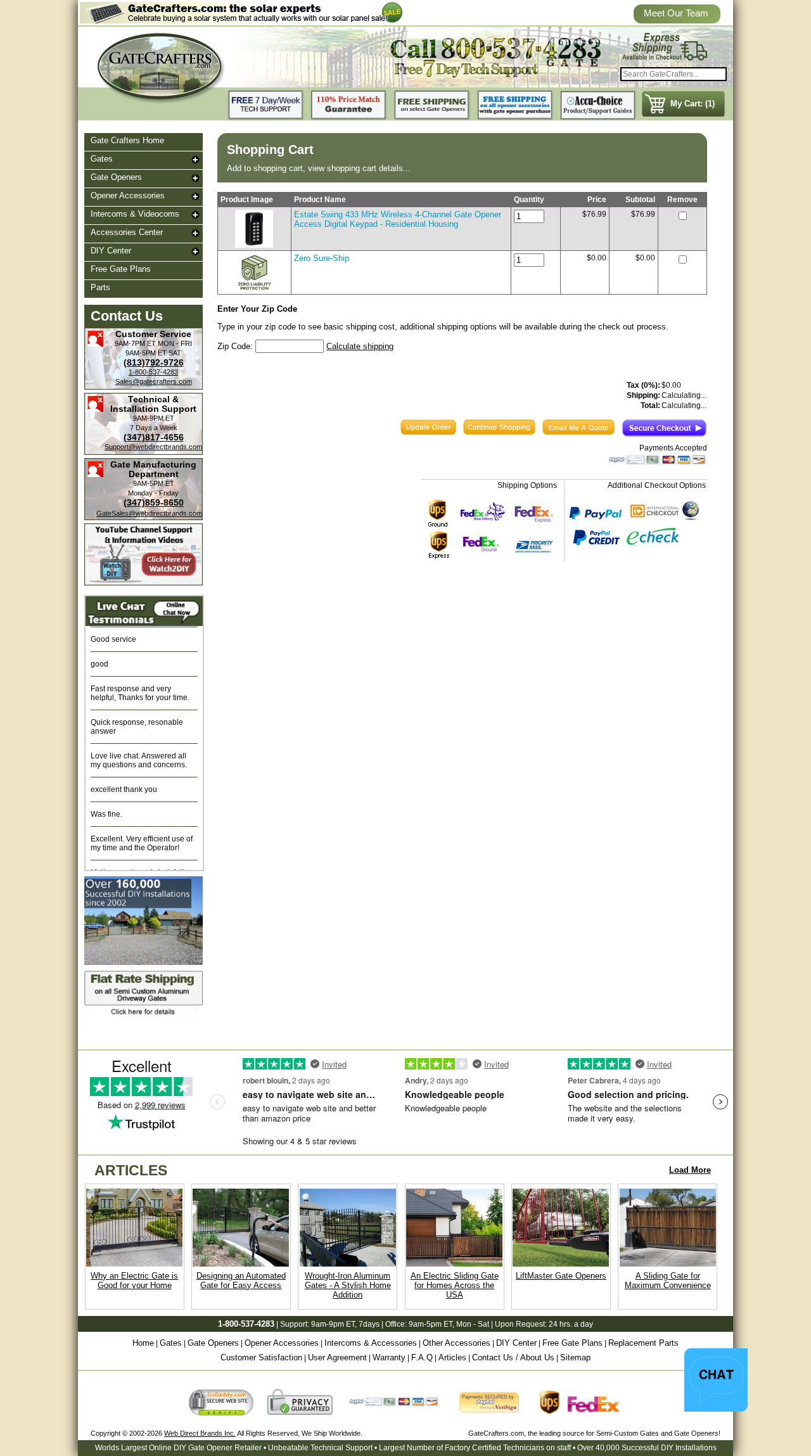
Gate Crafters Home (127, 140)
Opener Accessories (128, 195)
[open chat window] (716, 1380)
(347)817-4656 (154, 437)
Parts (100, 287)
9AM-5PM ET (146, 353)
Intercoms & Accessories (370, 1343)
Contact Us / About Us (513, 1357)
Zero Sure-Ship (321, 258)
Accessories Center (127, 232)
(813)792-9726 (154, 362)
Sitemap (575, 1357)
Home (143, 1343)
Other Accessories (456, 1343)
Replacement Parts (643, 1343)
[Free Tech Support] (266, 105)
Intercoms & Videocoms (135, 214)
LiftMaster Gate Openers (561, 1275)
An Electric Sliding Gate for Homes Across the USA (455, 1285)
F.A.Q (422, 1357)
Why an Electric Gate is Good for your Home (134, 1280)
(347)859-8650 (154, 502)
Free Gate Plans (121, 269)
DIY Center (111, 250)
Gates (102, 158)
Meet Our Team (676, 13)
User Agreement (337, 1357)
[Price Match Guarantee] (349, 105)
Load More (690, 1170)
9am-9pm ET (333, 1324)
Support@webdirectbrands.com (153, 446)
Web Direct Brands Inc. (200, 1433)
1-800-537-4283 (153, 372)
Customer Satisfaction (261, 1357)
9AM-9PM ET (153, 418)
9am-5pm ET (430, 1324)
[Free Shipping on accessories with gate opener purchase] (515, 105)
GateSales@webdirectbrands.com (149, 513)
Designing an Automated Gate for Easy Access (241, 1280)
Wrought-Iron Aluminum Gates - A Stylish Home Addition (348, 1285)
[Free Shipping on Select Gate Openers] (432, 105)
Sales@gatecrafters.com (153, 381)
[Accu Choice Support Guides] (598, 105)
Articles (452, 1357)
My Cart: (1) (692, 103)
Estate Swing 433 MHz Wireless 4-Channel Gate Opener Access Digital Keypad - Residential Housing (397, 219)
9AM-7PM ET (135, 343)
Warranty (389, 1357)
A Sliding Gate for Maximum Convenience (668, 1280)
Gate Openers (116, 177)
